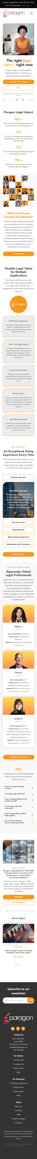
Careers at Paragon (19, 1119)
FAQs (19, 1072)
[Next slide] (32, 911)
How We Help (18, 1060)
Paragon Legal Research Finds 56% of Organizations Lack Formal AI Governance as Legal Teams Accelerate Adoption (18, 874)
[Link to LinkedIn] (13, 1028)
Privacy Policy (7, 1136)
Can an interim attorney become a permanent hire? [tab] (14, 822)
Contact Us (18, 1123)
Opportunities (18, 1091)
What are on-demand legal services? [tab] (14, 787)
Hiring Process (18, 1087)
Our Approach (18, 1064)
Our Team (18, 1110)
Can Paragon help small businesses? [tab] (13, 807)
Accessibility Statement (25, 1136)
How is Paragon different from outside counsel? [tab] (16, 800)
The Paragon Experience (19, 1083)
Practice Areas (18, 1068)
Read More (18, 897)
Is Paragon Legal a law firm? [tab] (15, 794)
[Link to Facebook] (23, 1028)
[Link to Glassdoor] (18, 1028)
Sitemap (18, 1139)
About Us (18, 1106)
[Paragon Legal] (15, 13)
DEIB (18, 1115)
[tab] (7, 911)
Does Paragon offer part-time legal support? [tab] (15, 814)
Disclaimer (15, 1136)
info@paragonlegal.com (18, 1047)
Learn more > (26, 5)
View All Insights (18, 903)
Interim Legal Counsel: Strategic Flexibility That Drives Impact (18, 951)
